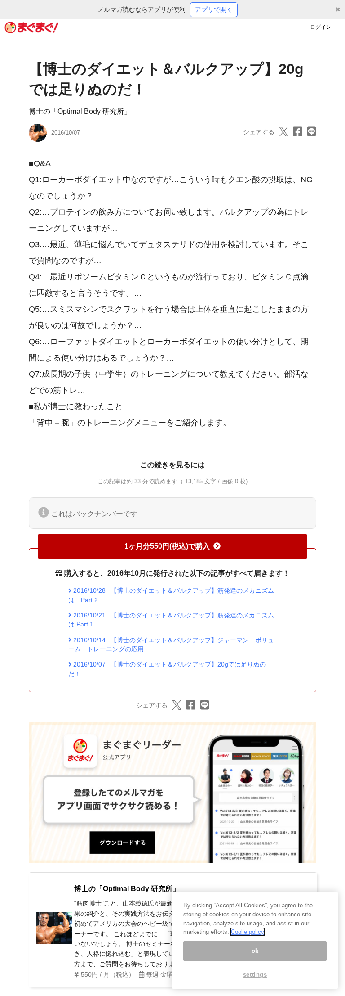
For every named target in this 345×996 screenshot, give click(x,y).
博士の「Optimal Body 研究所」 (80, 111)
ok (255, 950)
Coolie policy (247, 931)
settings (255, 974)
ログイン (321, 27)
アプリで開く (214, 9)
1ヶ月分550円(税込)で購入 (167, 546)
